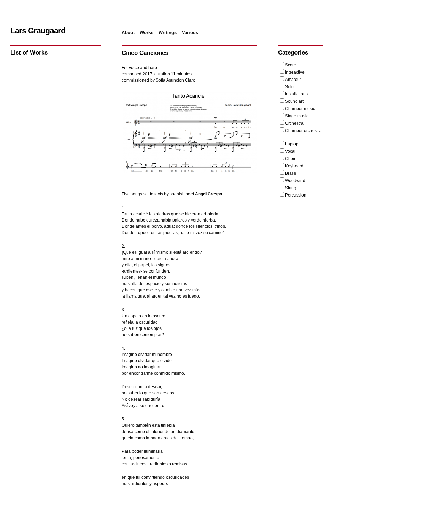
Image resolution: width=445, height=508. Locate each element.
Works (146, 32)
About (128, 32)
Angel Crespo (208, 194)
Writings (168, 32)
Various (190, 32)
